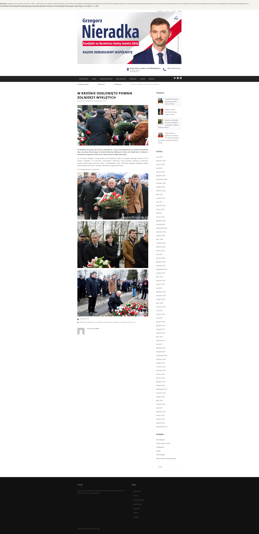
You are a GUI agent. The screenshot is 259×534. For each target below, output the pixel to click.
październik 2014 (161, 427)
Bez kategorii (160, 440)
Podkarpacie (84, 319)
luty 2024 (159, 168)
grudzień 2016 (161, 348)
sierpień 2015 (160, 397)
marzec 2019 (160, 284)
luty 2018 (159, 318)
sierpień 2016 (160, 363)
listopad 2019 (160, 265)
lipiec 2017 (159, 337)
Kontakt (179, 11)
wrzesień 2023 (161, 183)
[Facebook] (178, 78)
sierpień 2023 (160, 187)
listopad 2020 (160, 224)
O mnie (167, 11)
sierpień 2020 (160, 236)
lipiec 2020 (159, 239)
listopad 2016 (160, 352)
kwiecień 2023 (161, 191)
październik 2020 (161, 228)
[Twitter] (175, 78)
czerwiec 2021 (161, 198)
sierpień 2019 (160, 273)
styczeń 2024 (160, 172)
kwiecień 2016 (161, 370)
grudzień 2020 (161, 221)
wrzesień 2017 (161, 333)
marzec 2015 (160, 415)
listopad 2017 (160, 329)
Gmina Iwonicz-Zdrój (163, 443)
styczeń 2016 (160, 378)
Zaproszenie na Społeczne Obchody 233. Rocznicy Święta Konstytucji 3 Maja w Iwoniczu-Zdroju (168, 138)
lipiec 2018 (159, 303)
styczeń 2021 (160, 217)
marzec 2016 (160, 374)
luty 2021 (159, 213)
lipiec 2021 (159, 194)
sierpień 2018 (160, 299)
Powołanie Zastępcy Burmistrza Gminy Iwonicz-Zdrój (171, 101)
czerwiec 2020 (161, 243)
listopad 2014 (160, 423)
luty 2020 (159, 254)
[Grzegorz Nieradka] (129, 38)
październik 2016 (161, 355)
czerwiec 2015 (161, 404)
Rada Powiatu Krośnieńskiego (166, 458)
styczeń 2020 (160, 258)
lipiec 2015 (159, 400)
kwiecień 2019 (161, 280)
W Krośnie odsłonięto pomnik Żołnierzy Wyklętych (115, 322)
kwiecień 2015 (161, 412)
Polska (158, 451)
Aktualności (160, 11)
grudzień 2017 (161, 325)
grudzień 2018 (161, 292)
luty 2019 (159, 288)
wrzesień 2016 (161, 359)
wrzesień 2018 (161, 295)
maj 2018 (159, 310)
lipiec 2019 (159, 277)
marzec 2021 (160, 209)
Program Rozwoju (106, 79)
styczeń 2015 (160, 419)
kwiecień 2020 (161, 247)
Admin (88, 101)
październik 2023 (161, 179)
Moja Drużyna (121, 79)
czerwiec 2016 (161, 367)
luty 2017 (159, 344)
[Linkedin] (181, 78)
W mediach (132, 79)
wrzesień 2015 (161, 393)
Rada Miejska (160, 455)
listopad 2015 (160, 385)
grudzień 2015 (161, 382)
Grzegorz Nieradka (86, 322)
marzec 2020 (160, 251)
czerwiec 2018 (161, 307)
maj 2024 (159, 157)
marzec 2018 (160, 314)
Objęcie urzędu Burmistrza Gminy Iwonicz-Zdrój (171, 112)
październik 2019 (161, 269)
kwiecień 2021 (161, 206)
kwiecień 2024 (161, 161)
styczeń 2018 (160, 322)
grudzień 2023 (161, 176)
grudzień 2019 (161, 262)
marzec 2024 (160, 164)
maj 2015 (159, 408)
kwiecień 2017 (161, 340)
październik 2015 (161, 389)
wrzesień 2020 (161, 232)
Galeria (173, 11)
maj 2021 (159, 202)
